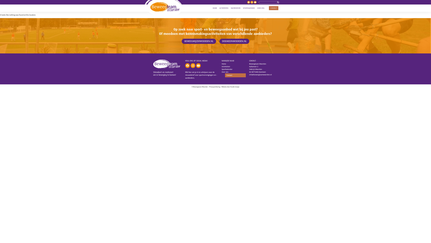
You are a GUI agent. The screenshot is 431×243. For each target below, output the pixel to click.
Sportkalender (249, 8)
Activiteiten (223, 8)
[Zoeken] (278, 2)
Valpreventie (236, 8)
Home (215, 8)
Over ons (260, 8)
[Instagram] (252, 2)
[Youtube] (255, 2)
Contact (273, 8)
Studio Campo (234, 87)
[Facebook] (248, 2)
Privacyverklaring (214, 87)
